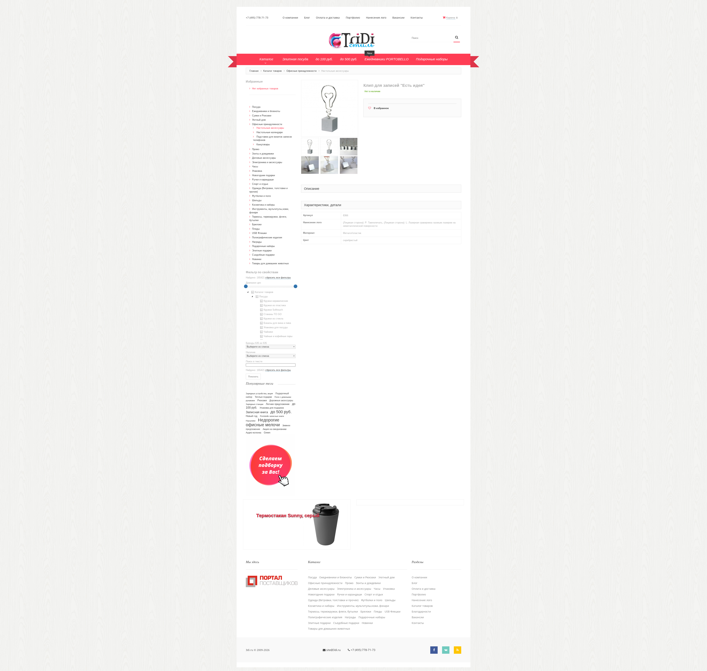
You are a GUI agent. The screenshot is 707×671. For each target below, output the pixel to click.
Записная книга (257, 412)
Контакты (417, 17)
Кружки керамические (276, 301)
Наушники (250, 421)
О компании (290, 17)
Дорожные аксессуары (281, 400)
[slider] (246, 286)
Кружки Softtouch (273, 309)
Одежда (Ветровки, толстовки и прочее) (333, 600)
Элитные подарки (262, 250)
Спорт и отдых (260, 184)
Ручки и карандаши (263, 179)
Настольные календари (269, 132)
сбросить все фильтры (278, 277)
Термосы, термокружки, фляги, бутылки (333, 611)
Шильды (256, 200)
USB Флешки (259, 233)
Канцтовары (263, 144)
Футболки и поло (261, 196)
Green (267, 432)
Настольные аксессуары (270, 128)
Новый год (251, 416)
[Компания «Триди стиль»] (353, 40)
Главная (253, 71)
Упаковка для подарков (272, 408)
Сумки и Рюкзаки (261, 115)
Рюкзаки (262, 400)
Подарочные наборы (263, 246)
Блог (307, 17)
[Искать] (456, 37)
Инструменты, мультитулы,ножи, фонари (363, 606)
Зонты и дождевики (263, 153)
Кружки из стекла (273, 318)
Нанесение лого (376, 17)
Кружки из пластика (275, 305)
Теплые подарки (263, 397)
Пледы (256, 228)
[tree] (271, 315)
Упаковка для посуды (276, 327)
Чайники (268, 331)
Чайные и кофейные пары (278, 336)
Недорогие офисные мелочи (263, 422)
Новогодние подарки (263, 175)
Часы (255, 166)
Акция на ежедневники (274, 429)
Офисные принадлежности (301, 71)
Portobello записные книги (272, 416)
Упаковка (257, 171)
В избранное (381, 108)
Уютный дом (259, 119)
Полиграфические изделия (267, 237)
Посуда (256, 107)
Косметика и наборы (263, 204)
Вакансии (398, 17)
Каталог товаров (272, 71)
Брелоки (256, 224)
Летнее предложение (277, 404)
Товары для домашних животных (270, 263)
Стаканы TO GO (273, 314)
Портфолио (353, 17)
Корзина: (450, 17)
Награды (257, 242)
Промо (255, 149)
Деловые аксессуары (264, 157)
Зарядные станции (254, 404)
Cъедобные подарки (263, 254)
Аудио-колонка (253, 433)
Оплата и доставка (328, 17)
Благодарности (421, 611)
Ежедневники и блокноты (266, 111)
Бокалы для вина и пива (277, 323)
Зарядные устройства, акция (259, 393)
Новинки (256, 259)
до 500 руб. (281, 412)
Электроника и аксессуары (267, 162)
